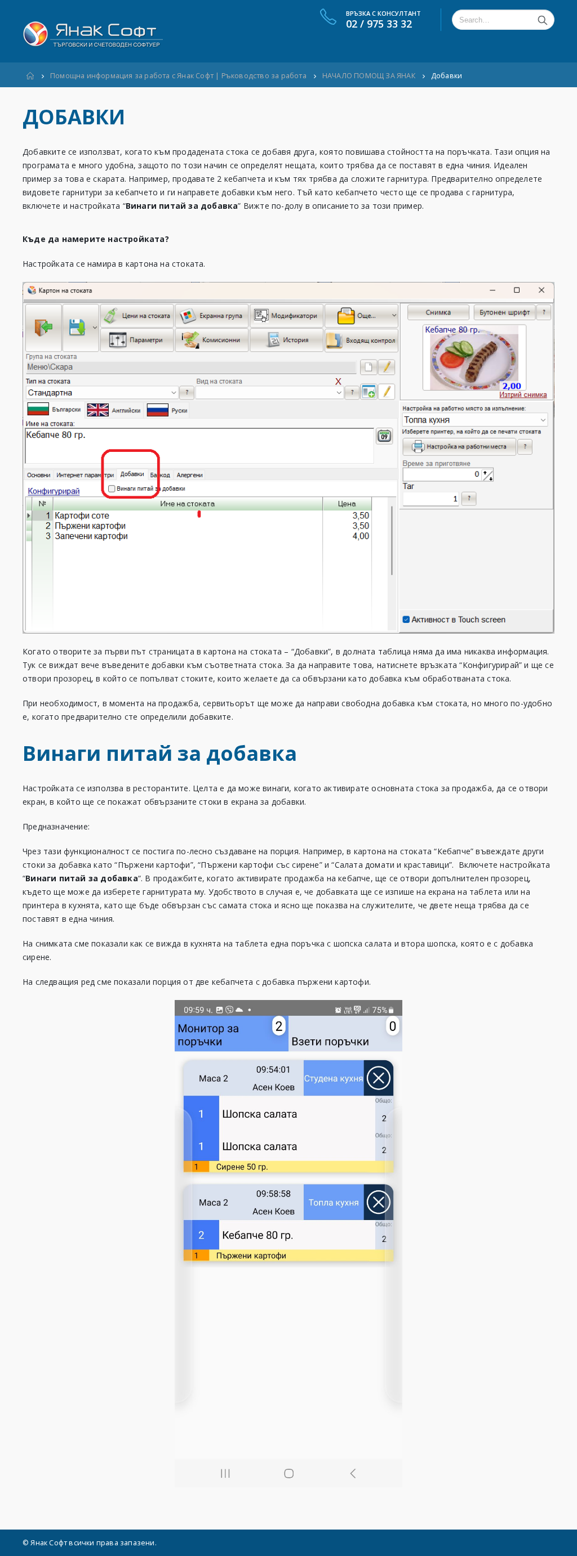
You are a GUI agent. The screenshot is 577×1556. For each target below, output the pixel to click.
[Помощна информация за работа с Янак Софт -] (93, 31)
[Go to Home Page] (30, 76)
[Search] (542, 19)
